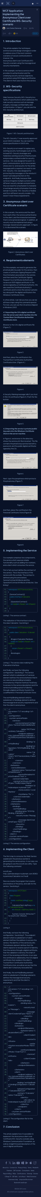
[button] (37, 3)
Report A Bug (7, 1173)
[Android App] (26, 1162)
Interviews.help (13, 1179)
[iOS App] (30, 1162)
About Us (6, 1167)
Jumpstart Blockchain (26, 1179)
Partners (9, 1170)
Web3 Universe (31, 1176)
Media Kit (35, 1167)
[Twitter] (10, 1162)
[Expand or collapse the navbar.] (2, 3)
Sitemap (29, 1173)
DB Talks (15, 1176)
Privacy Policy (22, 1167)
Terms (30, 1167)
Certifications (21, 1173)
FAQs (14, 1173)
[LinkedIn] (14, 1162)
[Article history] (24, 28)
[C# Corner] (8, 3)
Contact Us (13, 1167)
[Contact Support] (34, 1162)
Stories (35, 1173)
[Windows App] (22, 1162)
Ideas (32, 1170)
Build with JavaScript (20, 1182)
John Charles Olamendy (13, 28)
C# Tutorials (17, 1170)
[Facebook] (6, 1162)
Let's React (22, 1176)
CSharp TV (8, 1176)
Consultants (26, 1170)
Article (35, 33)
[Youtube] (18, 1162)
